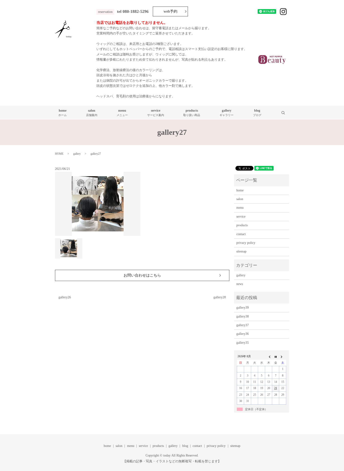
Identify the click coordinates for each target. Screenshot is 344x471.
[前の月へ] (268, 357)
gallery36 (242, 334)
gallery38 (242, 316)
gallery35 (242, 342)
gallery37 (242, 325)
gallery (227, 113)
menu (122, 113)
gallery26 (65, 297)
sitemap (241, 251)
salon (91, 113)
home (62, 113)
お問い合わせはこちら (142, 275)
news (239, 284)
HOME (59, 153)
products (191, 113)
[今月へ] (275, 357)
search (286, 112)
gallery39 (242, 307)
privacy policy (245, 243)
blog (257, 113)
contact (241, 234)
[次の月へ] (282, 357)
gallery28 (219, 297)
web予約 (170, 11)
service (155, 113)
